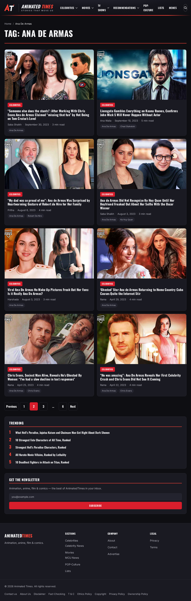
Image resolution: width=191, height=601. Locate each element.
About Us (25, 593)
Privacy (154, 540)
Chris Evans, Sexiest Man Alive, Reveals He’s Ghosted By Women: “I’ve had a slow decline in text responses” (45, 377)
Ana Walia (105, 120)
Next (73, 406)
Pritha (11, 210)
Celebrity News (74, 545)
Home (7, 23)
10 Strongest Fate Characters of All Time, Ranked (43, 440)
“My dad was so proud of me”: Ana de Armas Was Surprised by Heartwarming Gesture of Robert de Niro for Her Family (49, 202)
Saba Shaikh (15, 124)
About (111, 540)
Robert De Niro (35, 216)
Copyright (100, 593)
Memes (173, 8)
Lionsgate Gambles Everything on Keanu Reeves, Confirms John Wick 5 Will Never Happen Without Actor (139, 112)
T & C (71, 593)
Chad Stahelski (127, 126)
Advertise (113, 553)
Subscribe (95, 505)
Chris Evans (34, 390)
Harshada (13, 299)
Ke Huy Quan (126, 219)
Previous (11, 406)
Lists (161, 8)
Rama (103, 299)
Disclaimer (40, 593)
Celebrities (67, 8)
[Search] (185, 8)
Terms (153, 547)
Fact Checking (56, 593)
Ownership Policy (138, 593)
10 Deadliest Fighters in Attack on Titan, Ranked (42, 462)
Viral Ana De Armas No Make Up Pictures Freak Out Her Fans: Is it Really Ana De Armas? (48, 291)
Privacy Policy (117, 593)
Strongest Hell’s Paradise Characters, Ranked (40, 447)
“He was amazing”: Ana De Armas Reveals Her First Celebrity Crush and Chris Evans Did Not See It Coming (140, 377)
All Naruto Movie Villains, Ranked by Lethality (40, 455)
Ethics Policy (84, 593)
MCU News (72, 557)
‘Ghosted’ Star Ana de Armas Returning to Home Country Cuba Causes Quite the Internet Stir (141, 291)
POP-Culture (148, 8)
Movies (86, 8)
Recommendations (124, 8)
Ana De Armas (16, 130)
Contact (112, 547)
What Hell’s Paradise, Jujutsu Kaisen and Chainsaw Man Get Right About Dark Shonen (62, 432)
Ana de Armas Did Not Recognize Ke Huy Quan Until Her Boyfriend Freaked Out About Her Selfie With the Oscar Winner (137, 204)
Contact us (10, 593)
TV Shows (102, 8)
